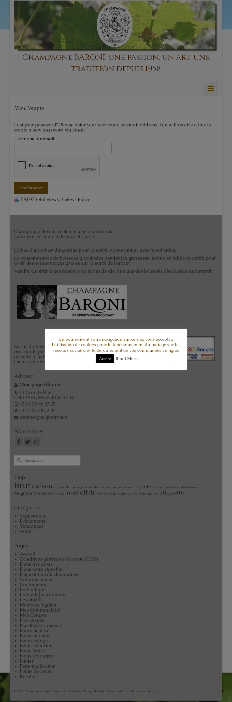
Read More (126, 358)
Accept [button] (105, 358)
